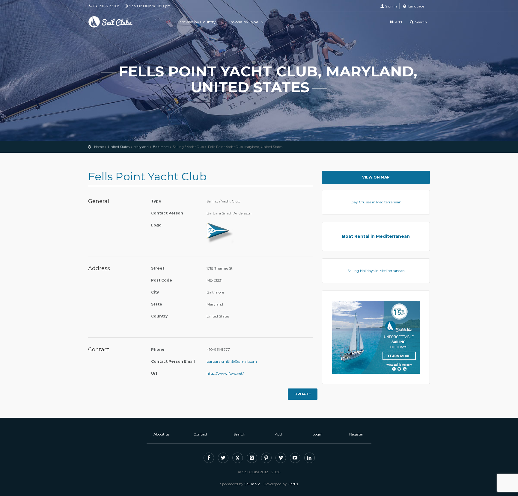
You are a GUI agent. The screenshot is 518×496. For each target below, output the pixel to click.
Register (356, 434)
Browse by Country (197, 21)
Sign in (391, 6)
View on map (376, 177)
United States (119, 147)
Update (302, 394)
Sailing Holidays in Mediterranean (376, 270)
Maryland (141, 147)
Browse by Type (244, 21)
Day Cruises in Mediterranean (376, 202)
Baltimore (160, 147)
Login (317, 434)
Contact (200, 434)
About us (161, 434)
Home (99, 147)
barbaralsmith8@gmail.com (232, 361)
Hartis (293, 484)
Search (420, 22)
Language (415, 6)
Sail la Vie (252, 484)
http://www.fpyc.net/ (225, 373)
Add (398, 22)
